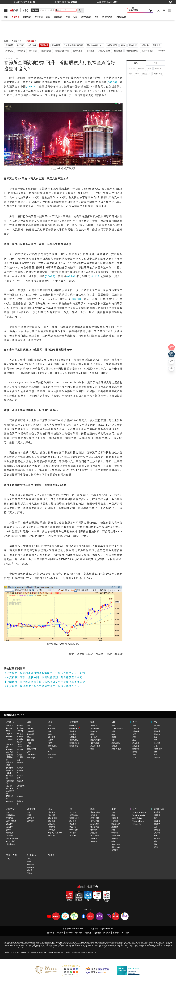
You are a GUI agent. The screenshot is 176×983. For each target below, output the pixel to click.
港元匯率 (9, 824)
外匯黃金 (10, 809)
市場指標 (9, 835)
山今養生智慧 (20, 777)
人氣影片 (20, 726)
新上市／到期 (95, 746)
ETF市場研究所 (117, 728)
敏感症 (156, 835)
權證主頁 (93, 726)
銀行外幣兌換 (11, 821)
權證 (92, 722)
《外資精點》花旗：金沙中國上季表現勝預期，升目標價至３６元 (43, 677)
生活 (130, 74)
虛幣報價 (30, 818)
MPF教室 (72, 833)
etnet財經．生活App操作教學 (10, 790)
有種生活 (20, 796)
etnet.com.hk (14, 714)
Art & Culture (137, 818)
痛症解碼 (157, 824)
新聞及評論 (73, 740)
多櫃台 (50, 758)
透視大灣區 (107, 17)
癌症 (155, 818)
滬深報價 (157, 734)
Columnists (136, 824)
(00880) (112, 82)
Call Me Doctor (19, 745)
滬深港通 (157, 731)
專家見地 (51, 827)
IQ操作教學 (9, 797)
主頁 (6, 17)
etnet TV (132, 68)
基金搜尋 (51, 821)
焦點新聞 (30, 731)
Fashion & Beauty (139, 812)
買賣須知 (93, 833)
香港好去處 (158, 74)
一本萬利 (20, 736)
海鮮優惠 (114, 850)
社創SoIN (31, 855)
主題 (113, 731)
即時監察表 (73, 746)
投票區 (51, 855)
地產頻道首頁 (95, 812)
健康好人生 (146, 74)
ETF (113, 722)
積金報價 (72, 821)
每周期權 (72, 737)
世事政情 (114, 818)
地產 (92, 809)
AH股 (50, 749)
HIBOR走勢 (10, 841)
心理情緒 (157, 833)
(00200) (76, 299)
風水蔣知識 (9, 745)
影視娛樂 (114, 827)
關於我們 (50, 933)
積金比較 (72, 827)
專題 (29, 859)
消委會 (156, 847)
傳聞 (29, 743)
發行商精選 (94, 743)
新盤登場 (93, 815)
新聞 (25, 10)
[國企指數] (96, 2)
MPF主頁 (72, 812)
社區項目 (30, 867)
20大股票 (51, 737)
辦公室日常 (115, 824)
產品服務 (59, 933)
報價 (113, 734)
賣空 (50, 743)
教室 (92, 749)
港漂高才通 (115, 835)
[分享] (171, 361)
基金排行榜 (52, 818)
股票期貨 (72, 731)
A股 (155, 722)
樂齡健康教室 (9, 763)
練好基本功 (20, 782)
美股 (134, 722)
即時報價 (35, 10)
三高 (155, 827)
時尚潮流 (9, 802)
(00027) (50, 276)
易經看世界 (20, 771)
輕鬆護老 (157, 830)
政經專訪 (9, 736)
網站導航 (106, 933)
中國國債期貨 (74, 728)
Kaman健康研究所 (9, 751)
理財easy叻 (121, 17)
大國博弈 (9, 739)
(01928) (31, 86)
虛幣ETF (30, 821)
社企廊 (29, 870)
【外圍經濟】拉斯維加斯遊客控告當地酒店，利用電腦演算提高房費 (44, 681)
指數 (50, 731)
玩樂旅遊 (114, 833)
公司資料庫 (52, 755)
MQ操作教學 (20, 787)
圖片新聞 (58, 17)
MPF (71, 809)
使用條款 (97, 933)
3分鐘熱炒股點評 (20, 740)
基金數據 (51, 830)
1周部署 (9, 734)
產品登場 (51, 824)
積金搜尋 (72, 824)
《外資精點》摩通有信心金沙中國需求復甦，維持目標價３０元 (42, 686)
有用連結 (116, 933)
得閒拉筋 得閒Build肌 (9, 757)
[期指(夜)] (54, 2)
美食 (113, 830)
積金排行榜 (73, 830)
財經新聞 (141, 68)
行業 (50, 734)
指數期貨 (72, 726)
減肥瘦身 (157, 838)
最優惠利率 (10, 844)
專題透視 (158, 68)
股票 (50, 722)
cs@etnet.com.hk (106, 929)
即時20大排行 (95, 740)
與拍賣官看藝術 (9, 771)
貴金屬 (8, 830)
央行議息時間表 (12, 838)
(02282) (71, 276)
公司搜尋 (157, 758)
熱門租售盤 (94, 818)
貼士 (29, 746)
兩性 (155, 841)
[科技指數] (137, 2)
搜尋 (97, 17)
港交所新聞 (86, 17)
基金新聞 (51, 815)
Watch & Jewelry (138, 815)
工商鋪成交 (94, 824)
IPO (49, 752)
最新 (136, 63)
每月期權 (72, 734)
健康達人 (20, 768)
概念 (134, 740)
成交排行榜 (94, 821)
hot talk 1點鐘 (9, 729)
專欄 (113, 841)
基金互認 (51, 835)
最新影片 (9, 726)
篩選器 (113, 737)
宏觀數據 (135, 731)
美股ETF (114, 746)
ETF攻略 (20, 734)
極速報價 (43, 10)
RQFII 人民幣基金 (55, 833)
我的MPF (72, 835)
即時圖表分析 (74, 743)
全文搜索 (51, 10)
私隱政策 (88, 933)
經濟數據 (9, 833)
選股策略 (135, 749)
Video (29, 873)
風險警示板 (158, 749)
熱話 (113, 815)
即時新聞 (30, 734)
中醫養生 (157, 815)
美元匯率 (9, 827)
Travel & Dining (138, 821)
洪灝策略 (9, 768)
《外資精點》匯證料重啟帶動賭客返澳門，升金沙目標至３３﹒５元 (44, 673)
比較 (113, 740)
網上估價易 (94, 835)
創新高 (50, 740)
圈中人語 (30, 864)
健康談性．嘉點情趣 (20, 757)
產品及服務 (20, 802)
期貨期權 (73, 722)
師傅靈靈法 (9, 777)
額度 (155, 728)
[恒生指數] (13, 2)
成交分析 (93, 737)
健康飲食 (157, 821)
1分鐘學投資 (10, 782)
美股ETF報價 (116, 749)
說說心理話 (133, 10)
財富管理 (114, 821)
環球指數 (135, 728)
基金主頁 (51, 812)
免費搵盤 (93, 841)
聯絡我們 (78, 933)
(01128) (95, 276)
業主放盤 (93, 838)
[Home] (14, 10)
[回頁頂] (171, 368)
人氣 (155, 63)
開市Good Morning (20, 729)
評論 (149, 68)
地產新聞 (93, 830)
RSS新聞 (125, 933)
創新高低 (135, 746)
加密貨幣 (31, 809)
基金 (50, 809)
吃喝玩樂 (20, 763)
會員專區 (114, 838)
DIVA (137, 74)
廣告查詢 (69, 933)
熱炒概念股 (52, 746)
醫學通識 (157, 812)
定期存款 (9, 818)
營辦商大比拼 (74, 818)
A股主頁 (157, 726)
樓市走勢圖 (94, 827)
